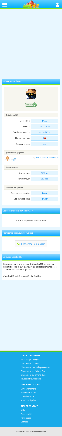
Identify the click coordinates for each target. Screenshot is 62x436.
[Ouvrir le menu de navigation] (4, 4)
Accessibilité (26, 414)
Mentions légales (28, 400)
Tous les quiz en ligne (30, 359)
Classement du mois (30, 363)
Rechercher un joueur (33, 243)
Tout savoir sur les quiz (31, 378)
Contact (24, 421)
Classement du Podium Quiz (33, 371)
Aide (23, 410)
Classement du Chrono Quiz (33, 375)
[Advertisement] (31, 44)
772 (45, 120)
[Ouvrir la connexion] (57, 4)
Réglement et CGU (29, 392)
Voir (46, 193)
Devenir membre (28, 388)
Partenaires (26, 418)
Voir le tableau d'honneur (47, 157)
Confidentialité (27, 396)
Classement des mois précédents (35, 367)
